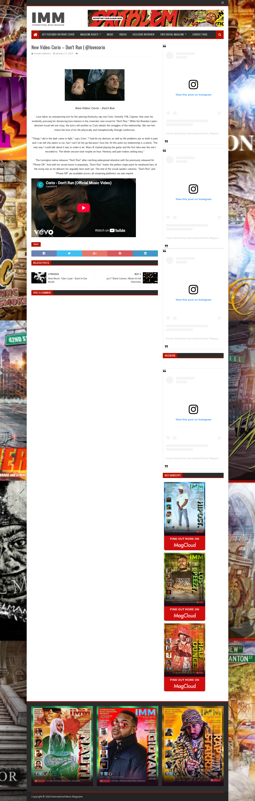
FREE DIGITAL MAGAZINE (172, 34)
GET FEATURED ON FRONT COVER (58, 34)
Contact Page (199, 34)
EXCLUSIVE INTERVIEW (143, 34)
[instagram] (222, 3)
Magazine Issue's (89, 34)
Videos (123, 34)
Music (110, 34)
